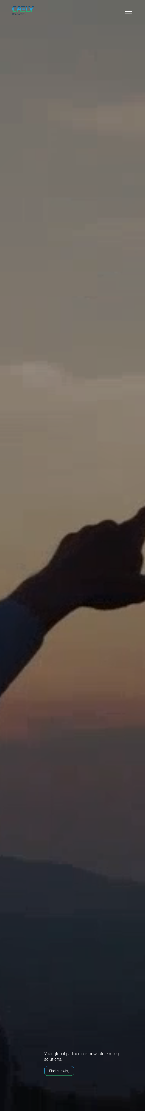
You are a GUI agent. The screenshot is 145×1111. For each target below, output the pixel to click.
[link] (28, 10)
